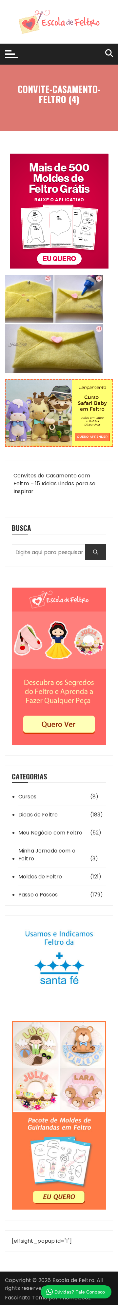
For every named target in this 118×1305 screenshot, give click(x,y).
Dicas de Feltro (38, 814)
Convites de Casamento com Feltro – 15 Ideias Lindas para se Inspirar (54, 483)
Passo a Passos (38, 894)
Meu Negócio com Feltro (50, 832)
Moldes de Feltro (40, 876)
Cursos (27, 796)
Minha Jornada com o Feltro (46, 854)
